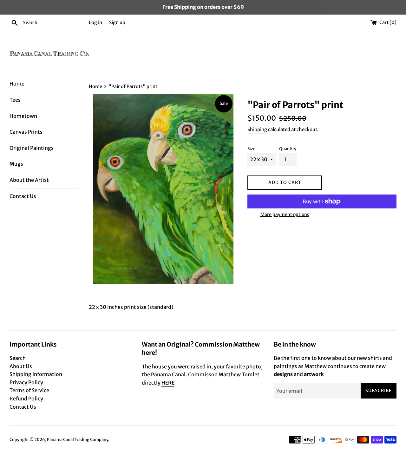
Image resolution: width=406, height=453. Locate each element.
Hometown (23, 116)
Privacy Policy (26, 382)
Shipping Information (36, 374)
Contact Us (23, 196)
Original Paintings (32, 148)
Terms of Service (29, 390)
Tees (15, 100)
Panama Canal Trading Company (77, 439)
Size (251, 148)
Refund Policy (26, 398)
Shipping (257, 129)
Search (18, 358)
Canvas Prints (26, 132)
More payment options (284, 214)
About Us (21, 366)
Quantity (287, 148)
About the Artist (29, 180)
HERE (167, 383)
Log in (95, 22)
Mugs (16, 164)
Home (17, 83)
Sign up (117, 22)
